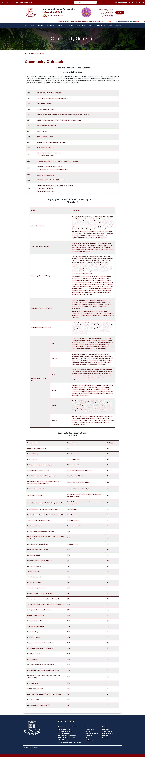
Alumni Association (64, 740)
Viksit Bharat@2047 (64, 733)
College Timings (107, 733)
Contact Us (105, 738)
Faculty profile (69, 25)
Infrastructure (101, 25)
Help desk (105, 729)
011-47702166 (9, 2)
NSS (106, 9)
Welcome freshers (132, 21)
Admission (40, 25)
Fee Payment (109, 12)
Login (119, 12)
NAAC (101, 9)
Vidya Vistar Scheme (64, 731)
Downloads (105, 727)
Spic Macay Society (107, 15)
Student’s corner (80, 25)
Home (25, 25)
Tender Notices (107, 731)
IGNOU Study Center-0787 (66, 738)
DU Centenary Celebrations (67, 735)
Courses (59, 25)
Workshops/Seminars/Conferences (69, 742)
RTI (86, 727)
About (32, 25)
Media (87, 738)
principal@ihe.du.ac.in (25, 2)
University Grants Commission (68, 727)
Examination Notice (92, 733)
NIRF (111, 9)
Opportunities (90, 729)
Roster (88, 731)
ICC (102, 12)
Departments (50, 25)
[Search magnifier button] (95, 2)
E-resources (89, 735)
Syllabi (110, 25)
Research (91, 25)
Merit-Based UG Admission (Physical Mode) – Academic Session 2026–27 (66, 21)
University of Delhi (64, 729)
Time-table (118, 25)
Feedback (105, 735)
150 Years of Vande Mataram (108, 21)
